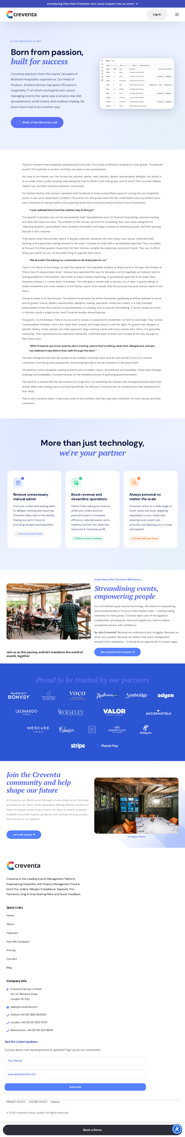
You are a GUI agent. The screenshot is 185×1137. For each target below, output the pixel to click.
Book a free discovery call (40, 122)
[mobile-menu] (175, 14)
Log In (157, 14)
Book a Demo (92, 1130)
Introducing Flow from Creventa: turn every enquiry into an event (92, 4)
